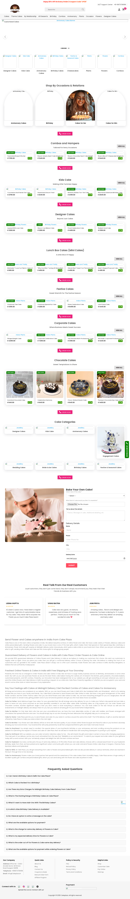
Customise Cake (103, 867)
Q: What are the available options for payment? (26, 822)
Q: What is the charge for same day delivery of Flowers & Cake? (32, 829)
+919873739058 (13, 871)
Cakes (6, 16)
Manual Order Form (41, 875)
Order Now (66, 134)
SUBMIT (71, 565)
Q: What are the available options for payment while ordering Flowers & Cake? (38, 849)
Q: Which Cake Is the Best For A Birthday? (23, 783)
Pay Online (101, 869)
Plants (81, 16)
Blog (36, 867)
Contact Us (39, 869)
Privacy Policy (71, 869)
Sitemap (101, 872)
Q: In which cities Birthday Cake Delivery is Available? (27, 809)
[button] (62, 48)
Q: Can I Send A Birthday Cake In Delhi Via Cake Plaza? (28, 776)
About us (38, 864)
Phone (68, 535)
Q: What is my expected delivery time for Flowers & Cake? (29, 836)
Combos (62, 16)
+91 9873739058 (127, 451)
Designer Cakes (110, 16)
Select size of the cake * (74, 492)
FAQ (67, 864)
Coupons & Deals (41, 872)
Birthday (53, 16)
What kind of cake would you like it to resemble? (82, 500)
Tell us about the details (74, 509)
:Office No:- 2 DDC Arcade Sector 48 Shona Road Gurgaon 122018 (12, 866)
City (67, 545)
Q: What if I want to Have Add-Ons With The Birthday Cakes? (31, 802)
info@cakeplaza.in (12, 874)
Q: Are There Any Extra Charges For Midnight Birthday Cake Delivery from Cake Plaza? (41, 789)
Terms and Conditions (74, 872)
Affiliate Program (41, 878)
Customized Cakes (11, 22)
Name (68, 526)
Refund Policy (71, 867)
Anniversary (72, 16)
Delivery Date (70, 554)
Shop (99, 864)
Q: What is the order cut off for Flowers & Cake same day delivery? (33, 842)
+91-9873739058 (120, 5)
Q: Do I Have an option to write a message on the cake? (29, 816)
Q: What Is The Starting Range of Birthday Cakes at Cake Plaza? (32, 796)
